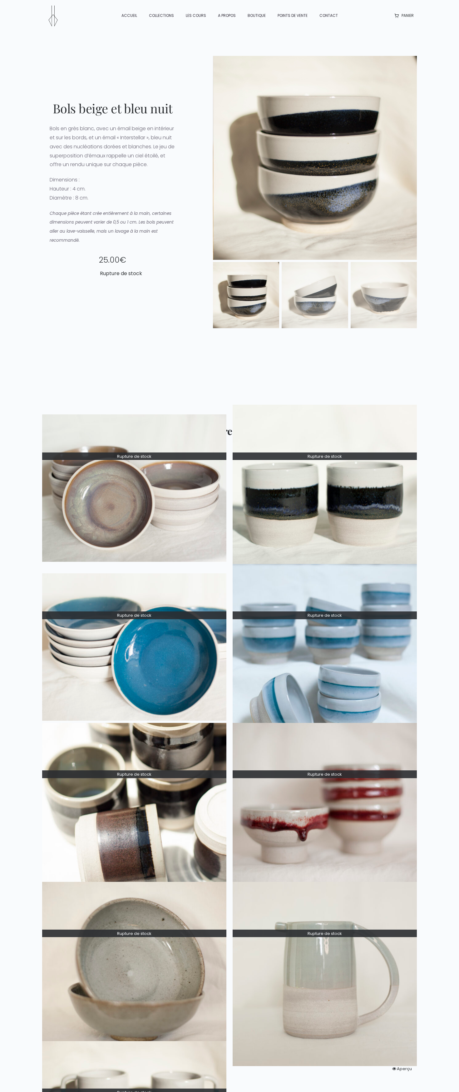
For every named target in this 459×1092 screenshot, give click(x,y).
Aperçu (404, 1069)
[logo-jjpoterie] (53, 7)
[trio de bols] (315, 158)
